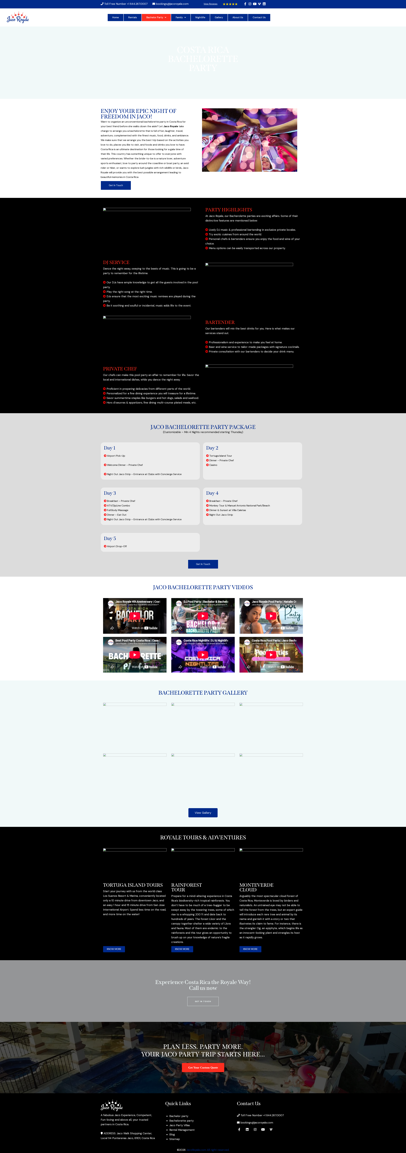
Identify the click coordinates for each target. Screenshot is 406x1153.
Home (115, 17)
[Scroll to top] (397, 1136)
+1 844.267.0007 (137, 4)
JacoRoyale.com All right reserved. (207, 1150)
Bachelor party (178, 1116)
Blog (172, 1134)
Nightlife (200, 17)
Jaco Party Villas (179, 1125)
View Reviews (210, 3)
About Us (237, 17)
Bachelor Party (154, 17)
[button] (156, 17)
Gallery (219, 17)
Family (179, 17)
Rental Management (182, 1130)
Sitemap (174, 1139)
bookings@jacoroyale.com (172, 4)
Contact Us (259, 17)
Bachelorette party (181, 1120)
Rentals (132, 17)
